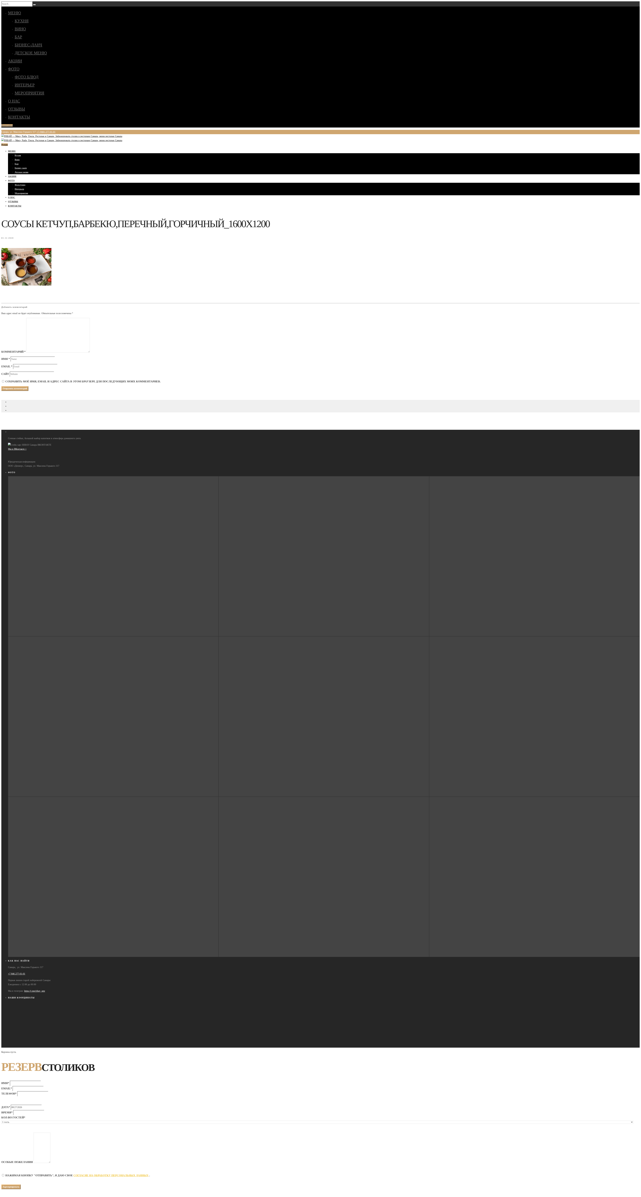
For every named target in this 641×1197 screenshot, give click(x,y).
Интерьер (25, 85)
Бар (18, 37)
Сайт (5, 374)
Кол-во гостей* (13, 1117)
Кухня (22, 21)
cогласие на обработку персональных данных (111, 1175)
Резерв (4, 144)
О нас (14, 101)
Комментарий (13, 351)
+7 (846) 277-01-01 (46, 132)
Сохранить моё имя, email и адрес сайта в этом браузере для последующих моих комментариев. (83, 381)
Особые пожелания (17, 1162)
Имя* (5, 1083)
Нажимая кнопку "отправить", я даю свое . (77, 1175)
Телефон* (9, 1093)
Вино (20, 29)
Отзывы (16, 109)
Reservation (7, 125)
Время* (7, 1112)
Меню (14, 13)
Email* (6, 1088)
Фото (13, 69)
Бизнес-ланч (28, 45)
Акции (15, 61)
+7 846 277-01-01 (16, 974)
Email (6, 366)
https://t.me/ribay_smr (34, 991)
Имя (5, 358)
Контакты (19, 117)
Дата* (5, 1107)
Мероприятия (29, 93)
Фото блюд (26, 77)
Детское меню (31, 53)
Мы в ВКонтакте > (17, 449)
